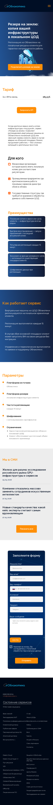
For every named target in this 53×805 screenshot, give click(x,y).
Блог (28, 732)
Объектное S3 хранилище (12, 774)
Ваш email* (14, 574)
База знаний (7, 714)
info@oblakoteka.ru (10, 696)
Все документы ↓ (9, 740)
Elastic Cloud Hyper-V (10, 759)
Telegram (14, 605)
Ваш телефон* (16, 585)
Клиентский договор (10, 725)
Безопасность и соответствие (36, 721)
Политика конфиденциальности (14, 721)
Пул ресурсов (8, 762)
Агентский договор (10, 736)
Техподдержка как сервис (35, 794)
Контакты (29, 747)
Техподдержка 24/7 (10, 717)
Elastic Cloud (7, 755)
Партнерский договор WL (12, 732)
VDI (4, 766)
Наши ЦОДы (31, 717)
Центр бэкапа (31, 772)
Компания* (14, 595)
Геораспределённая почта (35, 790)
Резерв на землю (32, 779)
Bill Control (30, 764)
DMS (28, 783)
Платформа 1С (31, 768)
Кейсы (28, 725)
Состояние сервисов (17, 702)
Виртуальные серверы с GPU (13, 770)
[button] (25, 67)
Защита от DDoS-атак (34, 755)
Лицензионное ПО (10, 792)
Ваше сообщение (17, 617)
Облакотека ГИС (9, 777)
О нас (28, 714)
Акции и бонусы (32, 740)
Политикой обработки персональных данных (27, 650)
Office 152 (6, 789)
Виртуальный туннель (11, 785)
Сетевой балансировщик (12, 781)
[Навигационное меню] (49, 6)
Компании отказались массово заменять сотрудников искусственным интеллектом (26, 491)
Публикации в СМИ (33, 728)
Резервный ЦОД (32, 776)
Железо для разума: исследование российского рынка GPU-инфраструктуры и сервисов (24, 472)
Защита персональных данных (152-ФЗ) (37, 760)
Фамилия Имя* (16, 564)
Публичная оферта (10, 728)
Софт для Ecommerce (34, 787)
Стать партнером (32, 743)
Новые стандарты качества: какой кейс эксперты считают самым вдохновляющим (23, 510)
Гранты (29, 736)
